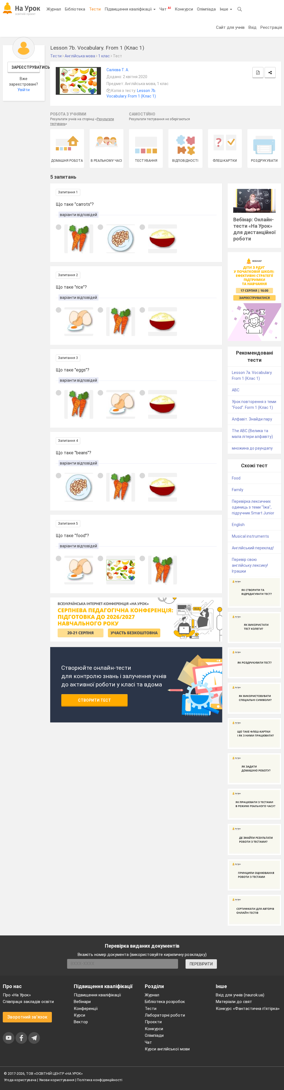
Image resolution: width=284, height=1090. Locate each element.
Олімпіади (154, 1035)
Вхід (252, 27)
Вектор (81, 1021)
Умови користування (56, 1080)
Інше (224, 9)
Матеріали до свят (234, 1001)
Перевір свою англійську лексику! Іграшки (250, 565)
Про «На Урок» (17, 994)
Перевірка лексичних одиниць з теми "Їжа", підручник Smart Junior (253, 507)
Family (237, 490)
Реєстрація (271, 27)
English (238, 524)
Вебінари (82, 1001)
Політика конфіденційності (99, 1080)
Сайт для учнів (230, 27)
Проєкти (153, 1021)
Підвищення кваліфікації (129, 9)
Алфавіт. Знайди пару (252, 419)
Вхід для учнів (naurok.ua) (240, 994)
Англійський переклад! (253, 548)
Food (236, 478)
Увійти (23, 90)
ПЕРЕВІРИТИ (201, 964)
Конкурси (184, 9)
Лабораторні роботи (165, 1015)
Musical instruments (250, 536)
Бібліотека (75, 9)
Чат (165, 9)
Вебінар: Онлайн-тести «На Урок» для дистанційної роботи (254, 229)
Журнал (54, 9)
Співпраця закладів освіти (28, 1001)
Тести (95, 9)
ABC (235, 390)
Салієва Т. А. (117, 70)
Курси (79, 1015)
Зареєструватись (25, 67)
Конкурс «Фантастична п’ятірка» (248, 1008)
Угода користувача (20, 1080)
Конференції (86, 1008)
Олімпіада (206, 9)
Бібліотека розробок (165, 1001)
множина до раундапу (252, 448)
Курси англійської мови (167, 1049)
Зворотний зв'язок (27, 1017)
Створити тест (94, 700)
